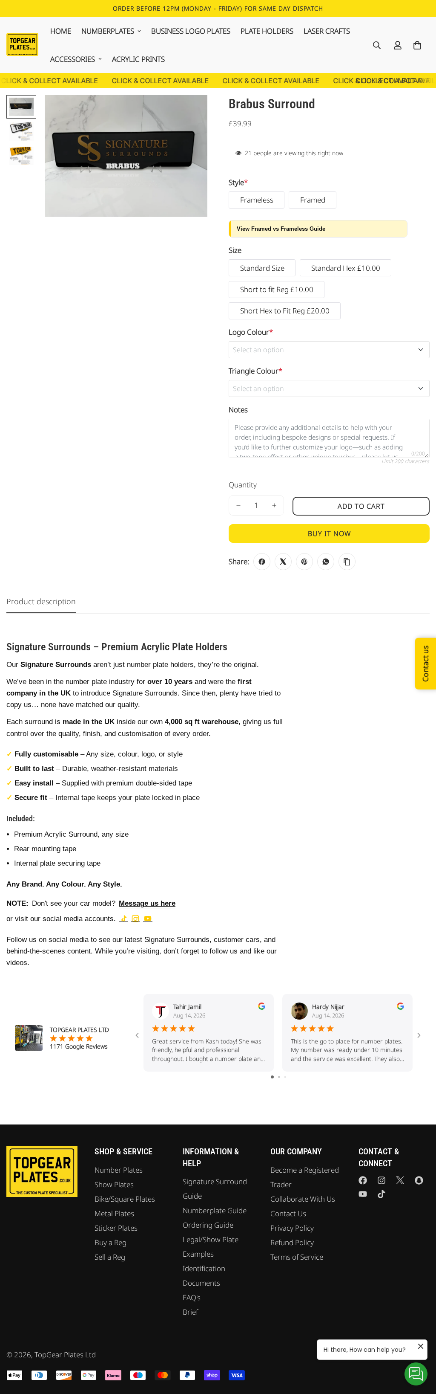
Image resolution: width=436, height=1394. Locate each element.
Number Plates (119, 1170)
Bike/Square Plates (125, 1199)
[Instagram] (135, 918)
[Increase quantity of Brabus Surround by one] (274, 505)
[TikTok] (123, 918)
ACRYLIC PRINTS (138, 59)
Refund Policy (292, 1242)
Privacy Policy (292, 1228)
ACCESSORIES (72, 59)
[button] (417, 45)
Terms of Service (296, 1257)
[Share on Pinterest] (304, 561)
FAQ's (192, 1297)
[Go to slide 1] (272, 1076)
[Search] (377, 45)
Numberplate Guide (215, 1210)
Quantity (243, 485)
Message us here (147, 903)
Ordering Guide (208, 1225)
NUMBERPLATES (107, 31)
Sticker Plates (116, 1228)
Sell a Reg (110, 1257)
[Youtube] (363, 1194)
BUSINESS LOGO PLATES (190, 31)
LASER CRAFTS (327, 31)
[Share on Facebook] (261, 561)
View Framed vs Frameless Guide (281, 229)
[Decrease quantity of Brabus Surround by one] (238, 505)
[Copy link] (347, 561)
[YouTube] (147, 918)
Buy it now (329, 533)
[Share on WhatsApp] (325, 561)
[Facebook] (363, 1180)
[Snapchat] (419, 1180)
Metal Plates (114, 1213)
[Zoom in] (189, 113)
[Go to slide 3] (285, 1077)
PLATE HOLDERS (267, 31)
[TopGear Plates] (22, 45)
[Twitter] (400, 1180)
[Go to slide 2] (279, 1077)
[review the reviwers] (261, 1006)
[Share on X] (283, 561)
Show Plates (114, 1184)
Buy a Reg (110, 1242)
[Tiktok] (381, 1194)
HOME (60, 31)
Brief (190, 1312)
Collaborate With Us (302, 1199)
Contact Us (288, 1213)
